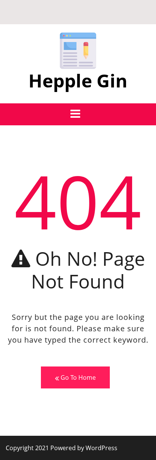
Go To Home (77, 377)
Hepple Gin (78, 80)
